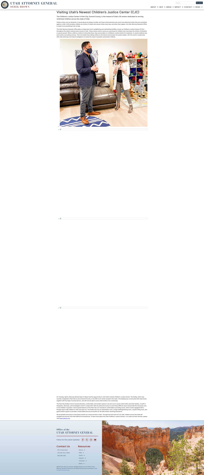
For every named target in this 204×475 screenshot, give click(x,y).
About (153, 7)
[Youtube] (95, 439)
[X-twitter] (87, 439)
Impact (178, 7)
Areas (168, 7)
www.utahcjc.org (64, 418)
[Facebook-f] (82, 439)
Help (161, 7)
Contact (188, 7)
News (197, 7)
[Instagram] (91, 439)
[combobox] (185, 3)
